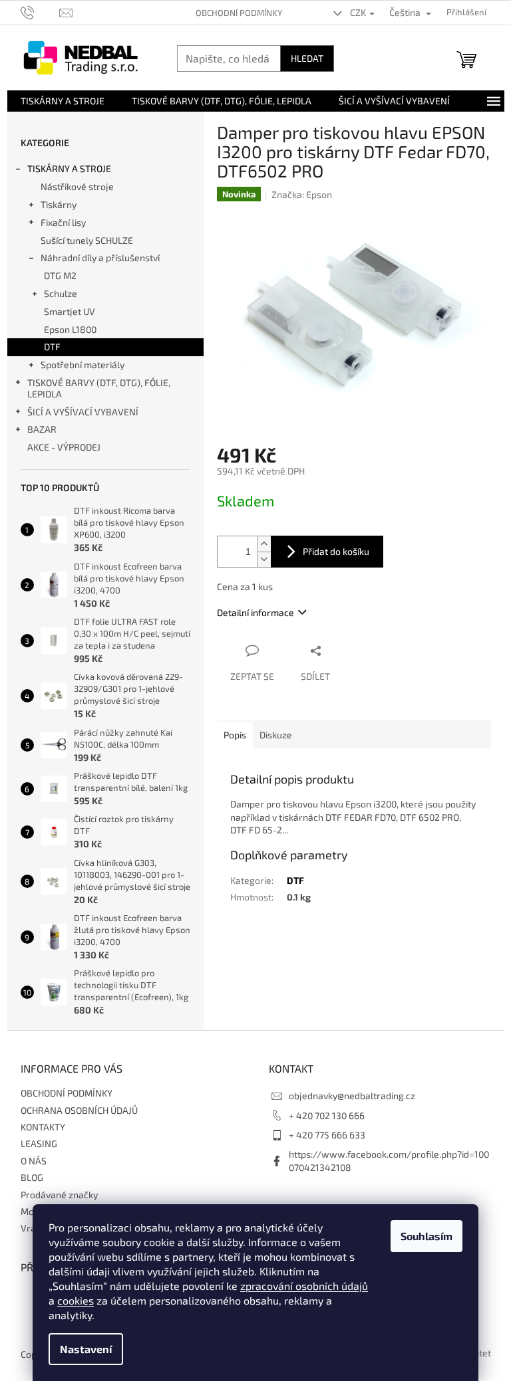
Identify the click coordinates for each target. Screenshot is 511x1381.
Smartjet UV (69, 311)
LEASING (39, 1143)
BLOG (32, 1177)
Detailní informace (255, 612)
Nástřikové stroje (77, 186)
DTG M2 (60, 275)
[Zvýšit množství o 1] (264, 544)
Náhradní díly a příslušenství (100, 257)
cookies (75, 1300)
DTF (52, 346)
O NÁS (34, 1160)
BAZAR (42, 429)
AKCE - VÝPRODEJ (63, 447)
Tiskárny (59, 204)
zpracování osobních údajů (304, 1285)
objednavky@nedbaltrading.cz (352, 1095)
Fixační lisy (63, 222)
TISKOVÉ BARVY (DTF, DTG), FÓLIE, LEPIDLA (98, 388)
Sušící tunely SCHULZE (87, 240)
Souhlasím (426, 1235)
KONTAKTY (43, 1126)
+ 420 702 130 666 (327, 1115)
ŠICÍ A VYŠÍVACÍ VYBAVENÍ (82, 411)
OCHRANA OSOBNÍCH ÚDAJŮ (79, 1110)
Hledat (307, 58)
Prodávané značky (59, 1194)
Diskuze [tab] (275, 734)
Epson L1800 (70, 329)
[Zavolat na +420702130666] (40, 11)
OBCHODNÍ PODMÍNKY (239, 12)
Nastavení (86, 1348)
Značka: (301, 194)
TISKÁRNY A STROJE (69, 168)
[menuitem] (62, 101)
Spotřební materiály (82, 364)
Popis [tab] (235, 734)
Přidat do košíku (336, 551)
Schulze (60, 293)
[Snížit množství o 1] (264, 559)
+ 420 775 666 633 (327, 1134)
